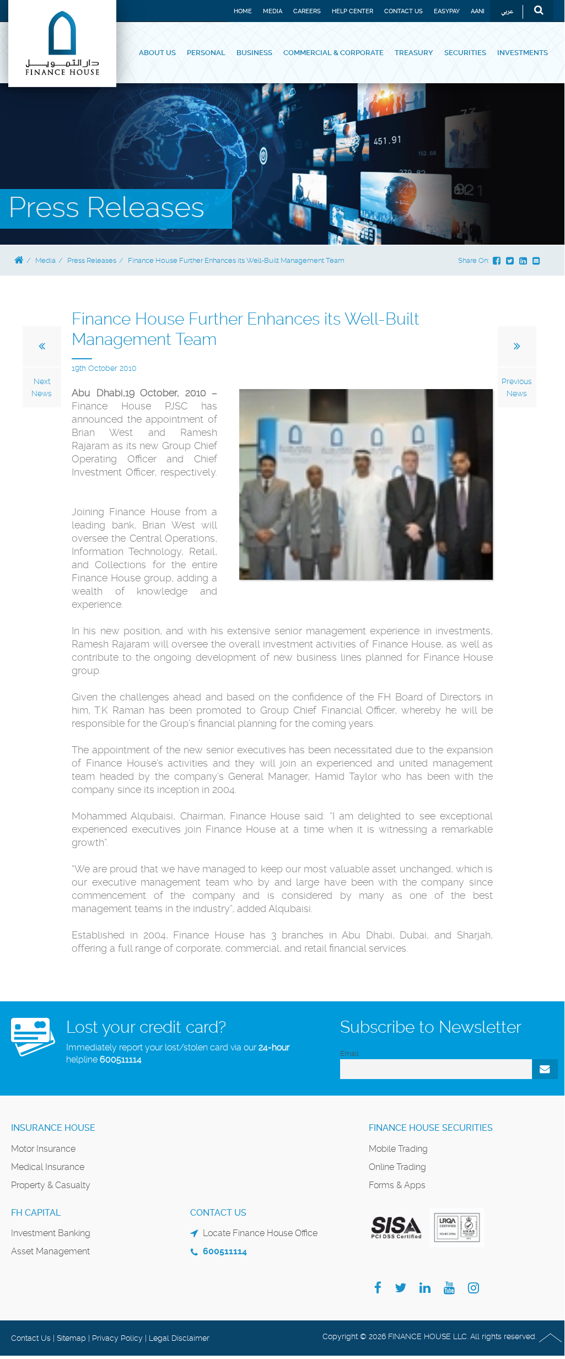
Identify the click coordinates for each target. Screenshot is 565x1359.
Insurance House (53, 1128)
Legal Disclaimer (179, 1338)
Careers (307, 11)
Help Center (352, 11)
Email (349, 1053)
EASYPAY (447, 11)
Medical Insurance (47, 1167)
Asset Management (50, 1251)
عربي (507, 12)
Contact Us (403, 11)
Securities (465, 52)
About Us (157, 52)
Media (272, 11)
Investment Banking (50, 1233)
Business (254, 52)
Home (243, 11)
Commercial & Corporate (333, 52)
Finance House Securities (431, 1128)
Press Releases (91, 260)
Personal (206, 52)
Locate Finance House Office (260, 1233)
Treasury (414, 52)
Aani (478, 11)
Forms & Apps (397, 1185)
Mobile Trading (398, 1149)
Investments (522, 52)
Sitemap (71, 1338)
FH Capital (36, 1212)
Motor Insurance (43, 1149)
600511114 (121, 1059)
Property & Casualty (50, 1185)
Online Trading (397, 1167)
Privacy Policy (117, 1338)
